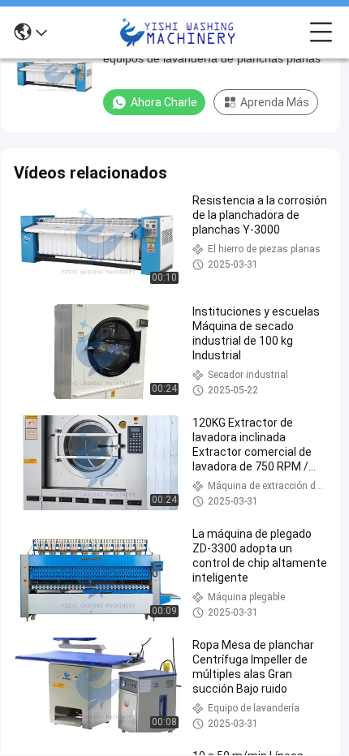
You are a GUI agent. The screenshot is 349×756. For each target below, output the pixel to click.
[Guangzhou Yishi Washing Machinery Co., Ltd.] (178, 32)
